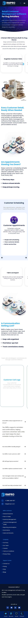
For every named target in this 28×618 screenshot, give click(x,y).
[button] (24, 3)
